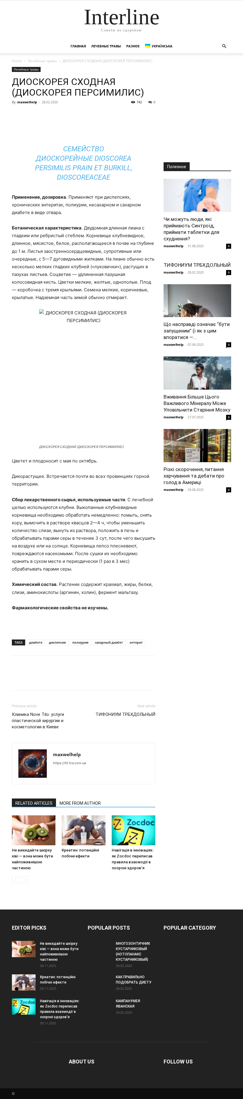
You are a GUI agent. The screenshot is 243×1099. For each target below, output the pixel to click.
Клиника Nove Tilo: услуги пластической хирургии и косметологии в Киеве (38, 721)
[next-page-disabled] (25, 879)
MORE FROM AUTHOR (80, 803)
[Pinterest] (45, 115)
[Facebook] (18, 115)
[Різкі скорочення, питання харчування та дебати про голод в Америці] (197, 445)
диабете (35, 642)
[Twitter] (31, 115)
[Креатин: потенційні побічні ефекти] (83, 830)
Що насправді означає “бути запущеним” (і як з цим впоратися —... (197, 330)
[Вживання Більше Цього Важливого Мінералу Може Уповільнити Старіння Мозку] (197, 373)
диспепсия (57, 642)
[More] (72, 115)
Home (17, 60)
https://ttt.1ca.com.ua (69, 763)
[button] (224, 46)
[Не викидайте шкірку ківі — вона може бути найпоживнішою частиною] (33, 830)
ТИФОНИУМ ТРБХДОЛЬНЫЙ (125, 714)
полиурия (80, 642)
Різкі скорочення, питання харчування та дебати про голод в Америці (194, 475)
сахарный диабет (109, 642)
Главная (78, 46)
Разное (133, 46)
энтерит (136, 642)
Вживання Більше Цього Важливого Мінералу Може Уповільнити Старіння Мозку (197, 403)
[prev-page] (15, 879)
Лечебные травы (106, 46)
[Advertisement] (197, 109)
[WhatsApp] (59, 115)
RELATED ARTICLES (33, 803)
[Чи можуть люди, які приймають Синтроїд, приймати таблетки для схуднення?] (197, 195)
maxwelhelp (27, 102)
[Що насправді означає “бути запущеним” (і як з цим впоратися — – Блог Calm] (197, 300)
